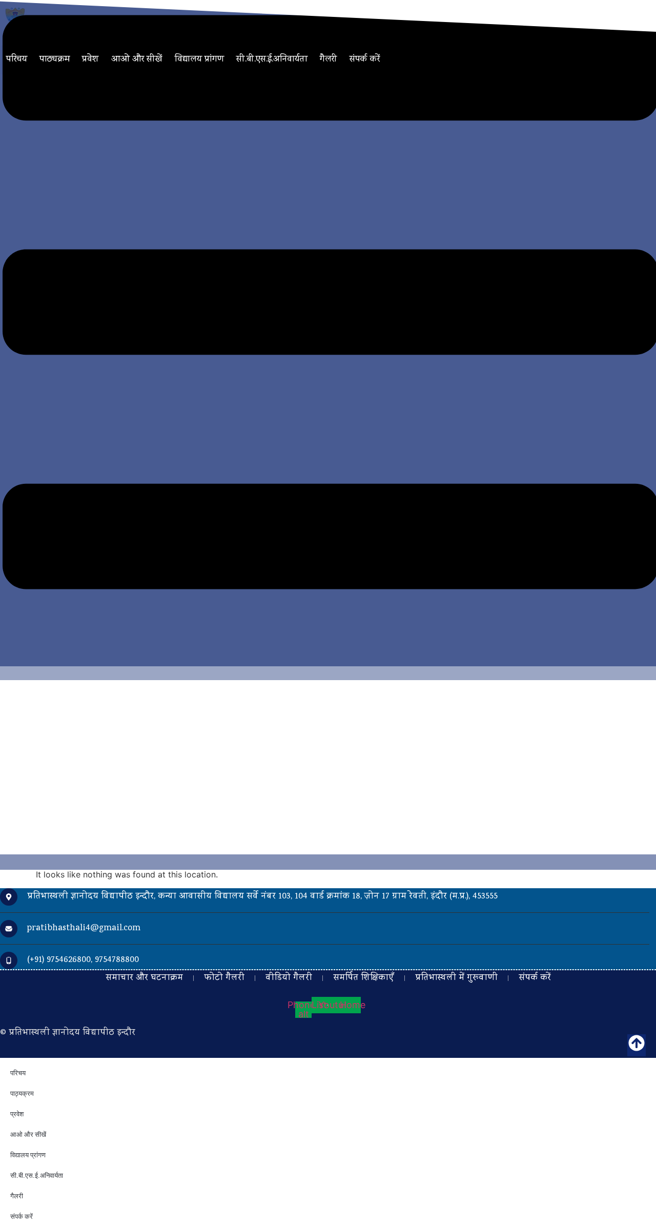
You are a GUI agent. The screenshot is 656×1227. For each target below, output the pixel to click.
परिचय (16, 60)
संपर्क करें (365, 60)
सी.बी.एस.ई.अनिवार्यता (272, 60)
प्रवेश (90, 60)
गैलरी (328, 60)
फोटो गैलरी (224, 978)
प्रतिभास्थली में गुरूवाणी (456, 978)
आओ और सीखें (136, 60)
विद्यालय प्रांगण (199, 60)
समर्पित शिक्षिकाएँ (363, 978)
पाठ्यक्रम (54, 60)
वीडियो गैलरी (288, 978)
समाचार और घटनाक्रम (144, 978)
